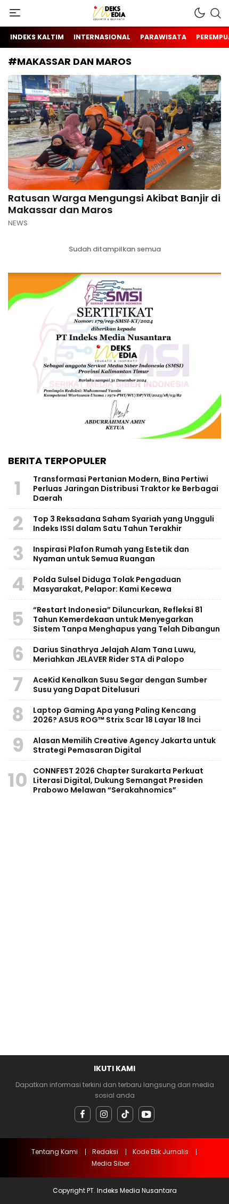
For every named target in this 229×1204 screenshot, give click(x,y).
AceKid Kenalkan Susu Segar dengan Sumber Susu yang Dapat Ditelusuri (120, 685)
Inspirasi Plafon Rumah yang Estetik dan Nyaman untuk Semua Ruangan (111, 554)
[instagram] (104, 1114)
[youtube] (146, 1114)
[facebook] (83, 1114)
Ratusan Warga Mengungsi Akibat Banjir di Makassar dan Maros (114, 203)
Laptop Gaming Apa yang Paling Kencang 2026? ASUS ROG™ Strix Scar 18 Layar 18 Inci (117, 715)
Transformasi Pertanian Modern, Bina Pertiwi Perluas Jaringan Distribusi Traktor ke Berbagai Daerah (125, 488)
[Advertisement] (114, 927)
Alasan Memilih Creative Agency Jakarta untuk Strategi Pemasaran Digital (124, 745)
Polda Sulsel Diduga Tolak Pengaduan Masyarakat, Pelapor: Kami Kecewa (107, 584)
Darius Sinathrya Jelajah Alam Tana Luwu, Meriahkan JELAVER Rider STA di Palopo (114, 654)
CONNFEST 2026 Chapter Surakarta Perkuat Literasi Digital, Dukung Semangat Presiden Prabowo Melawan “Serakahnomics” (118, 780)
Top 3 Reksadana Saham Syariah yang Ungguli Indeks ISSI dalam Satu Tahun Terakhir (123, 523)
